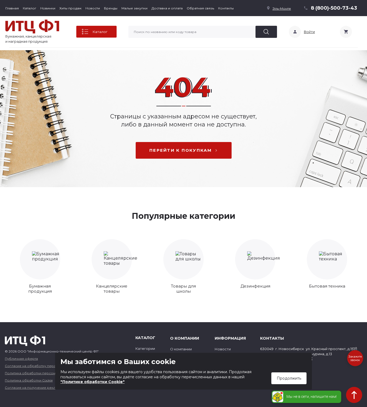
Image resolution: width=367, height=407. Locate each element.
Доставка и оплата (167, 8)
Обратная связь (200, 8)
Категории (145, 348)
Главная (12, 8)
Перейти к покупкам (180, 150)
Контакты (226, 8)
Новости (92, 8)
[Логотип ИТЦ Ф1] (32, 27)
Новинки (47, 8)
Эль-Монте (281, 8)
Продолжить (289, 378)
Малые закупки (134, 8)
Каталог (29, 8)
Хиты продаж (70, 8)
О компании (181, 349)
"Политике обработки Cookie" (92, 381)
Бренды (110, 8)
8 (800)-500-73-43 (334, 8)
